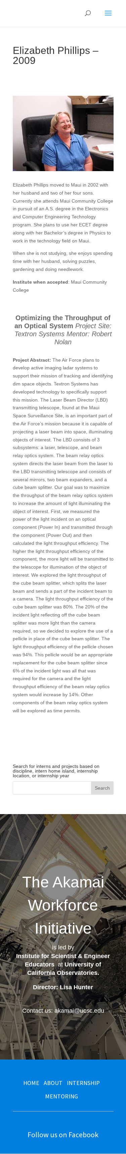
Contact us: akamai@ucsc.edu (63, 1010)
